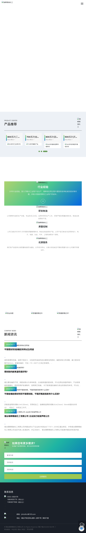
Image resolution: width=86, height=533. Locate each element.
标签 (23, 529)
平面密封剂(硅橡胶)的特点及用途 (19, 349)
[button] (41, 109)
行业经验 (43, 187)
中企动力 (14, 529)
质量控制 (43, 226)
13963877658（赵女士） (16, 502)
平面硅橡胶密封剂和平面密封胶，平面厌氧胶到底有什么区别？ (32, 393)
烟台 (19, 529)
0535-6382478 (12, 497)
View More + (11, 139)
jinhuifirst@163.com (28, 514)
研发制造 (43, 210)
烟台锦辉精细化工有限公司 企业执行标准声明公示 (26, 416)
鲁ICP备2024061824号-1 (47, 527)
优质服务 (43, 242)
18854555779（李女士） (16, 499)
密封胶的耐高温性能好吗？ (16, 371)
